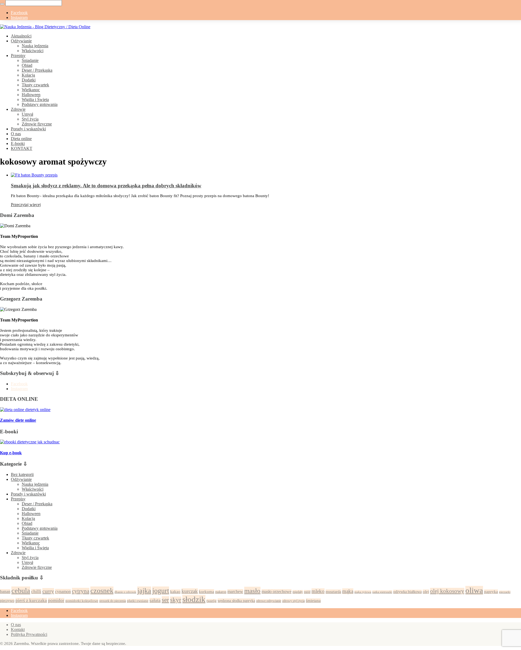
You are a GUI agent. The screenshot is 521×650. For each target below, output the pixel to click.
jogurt (160, 590)
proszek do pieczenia (112, 601)
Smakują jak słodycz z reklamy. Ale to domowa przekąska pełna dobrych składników (106, 185)
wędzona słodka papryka (236, 600)
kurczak (190, 591)
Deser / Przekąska (37, 70)
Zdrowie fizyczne (37, 124)
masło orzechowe (276, 591)
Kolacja (28, 75)
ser (165, 599)
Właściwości (32, 50)
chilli (36, 591)
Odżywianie (21, 41)
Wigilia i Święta (35, 99)
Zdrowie (18, 109)
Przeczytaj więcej (26, 204)
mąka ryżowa (362, 592)
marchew (235, 591)
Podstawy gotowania (40, 104)
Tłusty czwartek (35, 85)
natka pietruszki (382, 592)
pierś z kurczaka (31, 600)
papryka (491, 591)
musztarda (333, 591)
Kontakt (18, 629)
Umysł (27, 114)
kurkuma (206, 591)
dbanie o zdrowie (125, 592)
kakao (175, 591)
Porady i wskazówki (28, 129)
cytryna (80, 591)
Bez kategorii (22, 474)
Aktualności (21, 36)
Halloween (31, 94)
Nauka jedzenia (35, 45)
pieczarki (504, 592)
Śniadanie (30, 60)
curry (48, 591)
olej (426, 591)
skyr (175, 600)
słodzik (193, 599)
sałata (155, 600)
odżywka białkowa (407, 592)
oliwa (474, 590)
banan (5, 591)
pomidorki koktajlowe (81, 601)
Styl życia (30, 119)
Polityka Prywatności (29, 634)
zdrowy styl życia (293, 601)
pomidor (56, 600)
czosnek (101, 590)
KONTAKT (21, 148)
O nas (16, 133)
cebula (20, 590)
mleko (318, 591)
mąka (347, 591)
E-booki (18, 143)
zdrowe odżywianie (268, 601)
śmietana (313, 600)
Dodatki (29, 80)
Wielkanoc (31, 89)
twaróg (212, 601)
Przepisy (18, 55)
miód (307, 592)
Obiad (27, 65)
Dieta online (21, 138)
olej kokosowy (447, 591)
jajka (144, 590)
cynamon (63, 591)
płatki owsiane (137, 601)
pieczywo (7, 601)
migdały (298, 592)
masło (252, 590)
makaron (220, 592)
